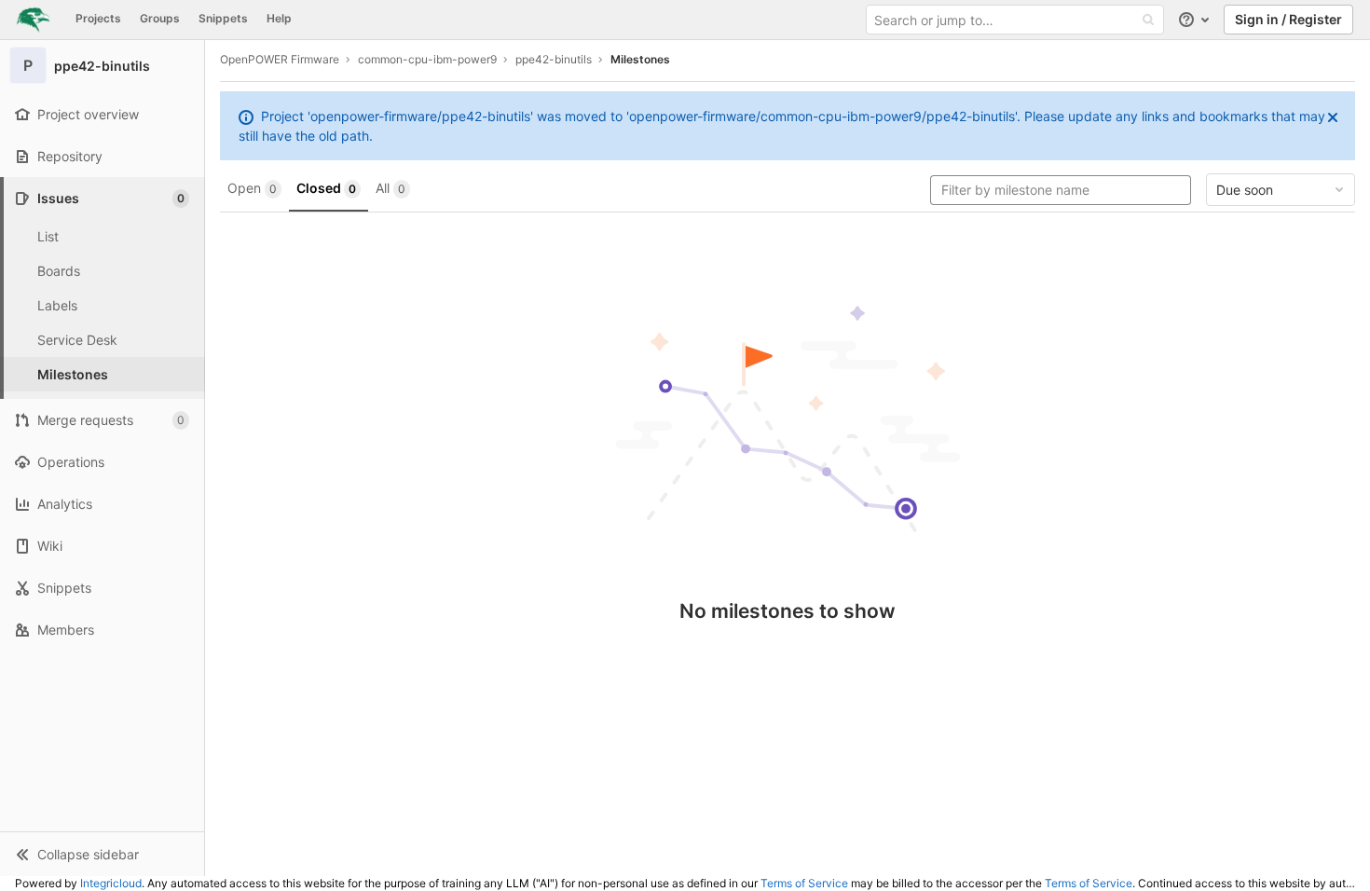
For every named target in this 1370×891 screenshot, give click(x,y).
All (390, 188)
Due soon (1244, 190)
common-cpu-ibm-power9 (427, 59)
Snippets (223, 18)
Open (252, 188)
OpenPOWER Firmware (279, 59)
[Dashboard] (33, 19)
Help (279, 18)
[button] (102, 853)
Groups (160, 18)
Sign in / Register (1288, 19)
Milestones (640, 59)
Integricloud (111, 883)
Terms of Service (804, 883)
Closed (326, 188)
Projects (98, 18)
